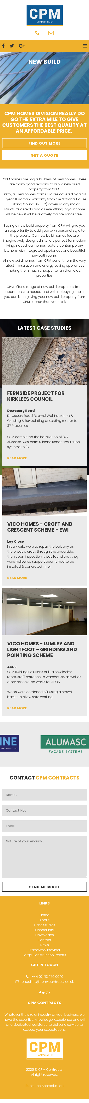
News (44, 945)
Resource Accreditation (45, 1085)
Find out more (45, 143)
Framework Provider (44, 950)
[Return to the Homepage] (44, 1064)
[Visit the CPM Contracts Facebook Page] (40, 993)
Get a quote (44, 155)
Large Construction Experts (44, 955)
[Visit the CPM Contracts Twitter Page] (43, 993)
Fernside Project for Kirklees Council (36, 396)
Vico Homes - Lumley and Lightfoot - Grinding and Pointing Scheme (42, 649)
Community (44, 930)
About (44, 920)
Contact (44, 940)
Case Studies (44, 925)
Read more (17, 458)
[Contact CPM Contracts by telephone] (37, 33)
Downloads (44, 935)
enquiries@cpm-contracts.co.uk (47, 981)
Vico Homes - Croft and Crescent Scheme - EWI (39, 527)
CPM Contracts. (50, 1069)
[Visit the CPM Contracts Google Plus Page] (48, 993)
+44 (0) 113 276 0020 (47, 976)
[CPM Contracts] (44, 15)
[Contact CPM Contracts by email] (51, 33)
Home (44, 915)
